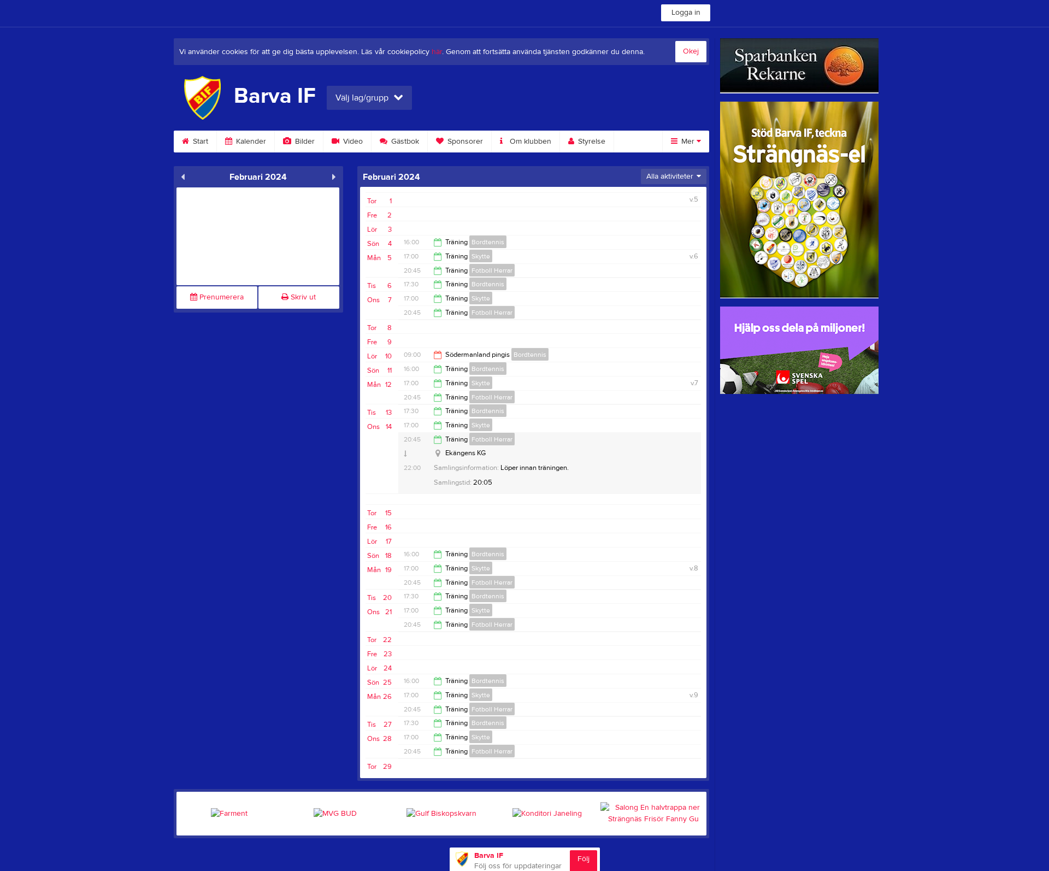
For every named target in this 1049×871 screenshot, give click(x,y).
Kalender (250, 141)
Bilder (304, 141)
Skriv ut (302, 297)
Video (352, 141)
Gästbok (404, 141)
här (437, 52)
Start (199, 141)
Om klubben (529, 141)
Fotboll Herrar (492, 270)
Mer (688, 141)
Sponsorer (464, 141)
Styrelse (590, 141)
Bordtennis (488, 242)
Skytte (481, 256)
